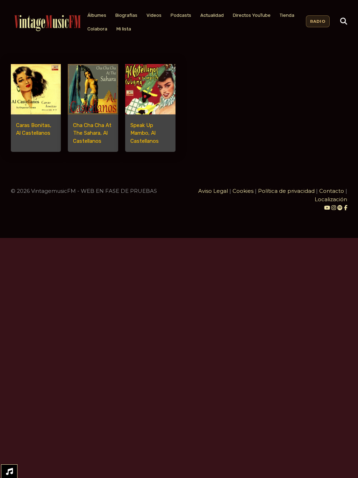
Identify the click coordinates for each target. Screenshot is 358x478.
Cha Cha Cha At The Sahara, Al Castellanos (92, 133)
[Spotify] (340, 207)
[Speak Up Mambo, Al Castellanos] (150, 89)
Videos (154, 15)
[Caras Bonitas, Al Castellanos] (36, 89)
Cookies (242, 191)
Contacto (331, 191)
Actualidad (212, 15)
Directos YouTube (252, 15)
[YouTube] (327, 207)
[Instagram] (334, 207)
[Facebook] (345, 207)
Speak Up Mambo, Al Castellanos (144, 133)
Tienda (287, 15)
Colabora (97, 28)
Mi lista (123, 28)
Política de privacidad (286, 191)
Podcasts (181, 15)
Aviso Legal (213, 191)
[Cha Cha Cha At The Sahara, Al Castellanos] (93, 89)
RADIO (317, 21)
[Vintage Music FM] (47, 23)
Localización (331, 199)
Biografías (126, 15)
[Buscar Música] (343, 21)
